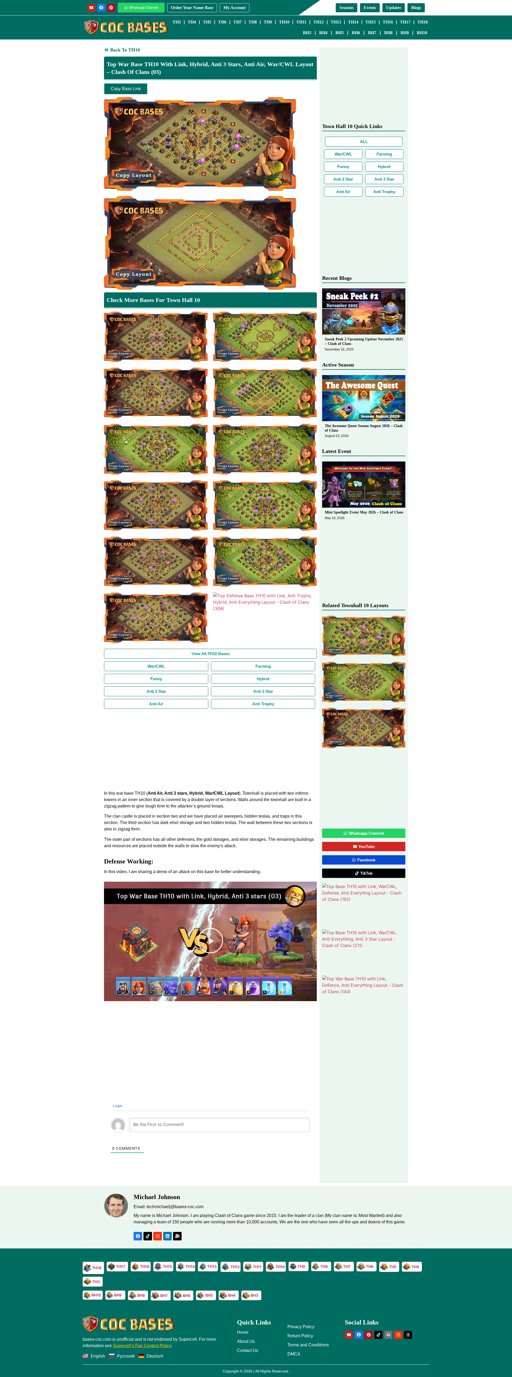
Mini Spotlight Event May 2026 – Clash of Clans (364, 512)
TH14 (353, 22)
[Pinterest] (111, 8)
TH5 (207, 22)
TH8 (253, 22)
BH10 (422, 32)
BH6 (356, 32)
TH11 (301, 22)
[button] (210, 941)
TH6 (222, 22)
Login (117, 1105)
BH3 (307, 32)
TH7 (237, 22)
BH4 (323, 32)
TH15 (370, 22)
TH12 (318, 22)
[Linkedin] (167, 1236)
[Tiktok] (147, 1236)
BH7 (372, 32)
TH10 (284, 22)
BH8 (388, 32)
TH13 (336, 22)
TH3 (177, 22)
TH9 (268, 22)
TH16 (388, 22)
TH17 (405, 22)
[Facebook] (101, 8)
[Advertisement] (210, 748)
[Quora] (388, 1335)
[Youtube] (91, 8)
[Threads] (408, 1335)
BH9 (405, 32)
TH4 (192, 22)
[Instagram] (157, 1236)
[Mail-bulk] (177, 1236)
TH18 (422, 22)
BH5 (339, 32)
